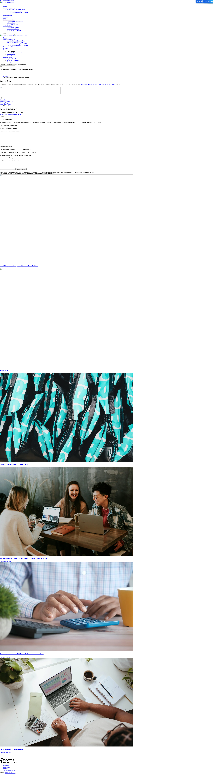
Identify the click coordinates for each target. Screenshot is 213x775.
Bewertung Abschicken (6, 146)
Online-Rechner (7, 26)
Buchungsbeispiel (4, 103)
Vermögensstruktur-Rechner (14, 30)
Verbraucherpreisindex (12, 24)
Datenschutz (6, 767)
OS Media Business (10, 773)
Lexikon (5, 17)
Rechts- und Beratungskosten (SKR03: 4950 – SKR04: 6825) (98, 84)
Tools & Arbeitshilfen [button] (9, 51)
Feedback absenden (21, 169)
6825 (21, 114)
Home (5, 6)
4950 (17, 114)
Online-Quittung (11, 23)
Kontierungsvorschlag (6, 104)
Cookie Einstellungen (9, 770)
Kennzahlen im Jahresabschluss (15, 21)
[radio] (108, 134)
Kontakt (5, 768)
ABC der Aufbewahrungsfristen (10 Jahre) (18, 14)
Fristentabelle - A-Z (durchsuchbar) (16, 9)
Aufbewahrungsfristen (9, 8)
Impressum (6, 765)
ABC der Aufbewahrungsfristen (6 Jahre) (17, 12)
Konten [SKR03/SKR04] (6, 101)
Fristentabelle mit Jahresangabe (15, 11)
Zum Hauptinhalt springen (7, 0)
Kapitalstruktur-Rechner (13, 27)
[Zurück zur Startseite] (7, 2)
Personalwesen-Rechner (13, 29)
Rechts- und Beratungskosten (8, 114)
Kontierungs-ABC (8, 15)
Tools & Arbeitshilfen (9, 20)
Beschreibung (3, 100)
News (4, 18)
